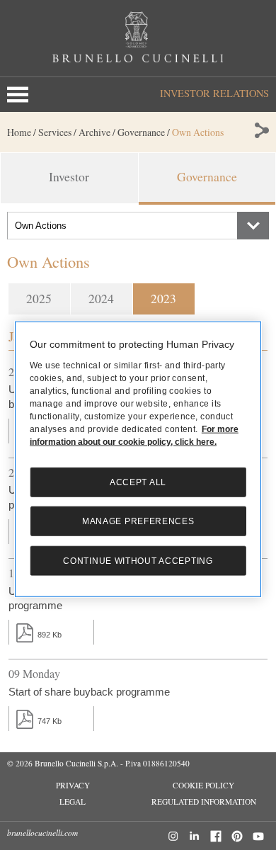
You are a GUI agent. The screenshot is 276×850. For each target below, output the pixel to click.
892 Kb (50, 634)
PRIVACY (73, 785)
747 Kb (50, 721)
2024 (101, 298)
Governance (207, 176)
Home (19, 132)
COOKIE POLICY (203, 785)
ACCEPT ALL (138, 482)
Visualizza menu (20, 94)
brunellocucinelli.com (42, 832)
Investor (69, 176)
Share (261, 130)
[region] (138, 459)
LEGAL (72, 801)
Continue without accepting (137, 560)
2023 (163, 298)
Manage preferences (138, 521)
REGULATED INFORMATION (203, 801)
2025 (39, 298)
